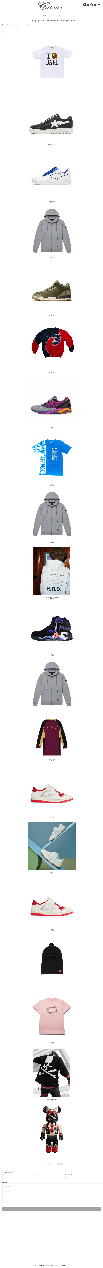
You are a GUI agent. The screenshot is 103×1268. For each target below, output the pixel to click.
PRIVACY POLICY (55, 1265)
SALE (59, 15)
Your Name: (5, 1174)
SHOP (53, 15)
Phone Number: (69, 1174)
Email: (35, 1174)
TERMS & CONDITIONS (44, 1265)
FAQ (36, 1265)
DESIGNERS (45, 15)
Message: (4, 1182)
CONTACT (63, 1265)
